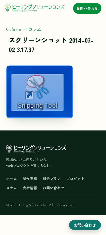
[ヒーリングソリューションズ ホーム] (35, 8)
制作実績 (30, 178)
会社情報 (30, 187)
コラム (11, 187)
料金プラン (52, 178)
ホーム (11, 178)
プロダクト (75, 178)
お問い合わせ (87, 8)
